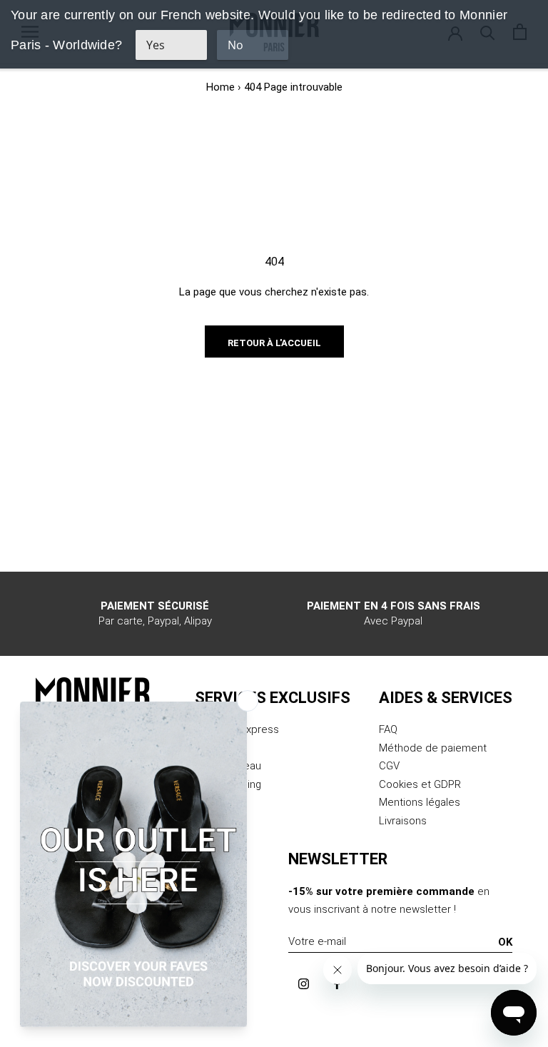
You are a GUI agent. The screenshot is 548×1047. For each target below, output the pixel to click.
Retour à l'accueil (274, 343)
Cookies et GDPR (420, 784)
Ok (505, 942)
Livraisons (403, 820)
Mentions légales (419, 802)
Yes (155, 45)
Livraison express (237, 729)
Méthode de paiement (433, 748)
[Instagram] (303, 984)
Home (220, 87)
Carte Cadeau (228, 765)
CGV (389, 765)
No (235, 45)
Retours (214, 748)
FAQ (388, 729)
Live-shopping (228, 784)
